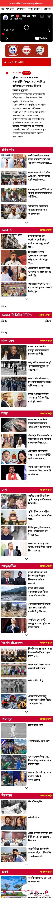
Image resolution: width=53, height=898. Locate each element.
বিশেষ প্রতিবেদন (35, 9)
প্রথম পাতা (21, 9)
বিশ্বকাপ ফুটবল (7, 9)
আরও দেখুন (46, 230)
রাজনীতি (47, 9)
